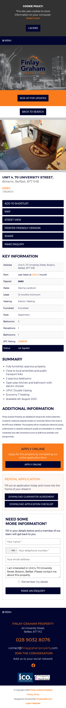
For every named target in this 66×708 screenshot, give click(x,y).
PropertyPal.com (44, 699)
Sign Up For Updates (33, 98)
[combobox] (12, 550)
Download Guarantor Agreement (31, 496)
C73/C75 (22, 341)
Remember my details (34, 581)
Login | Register (33, 703)
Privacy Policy (33, 694)
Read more (33, 18)
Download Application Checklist (31, 504)
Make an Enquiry (33, 590)
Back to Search (33, 111)
